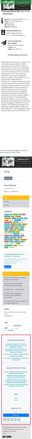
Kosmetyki (15, 222)
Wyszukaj (8, 178)
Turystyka (18, 216)
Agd (11, 235)
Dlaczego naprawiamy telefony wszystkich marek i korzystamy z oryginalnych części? (16, 345)
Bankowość (19, 218)
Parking (22, 233)
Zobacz (7, 267)
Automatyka (8, 218)
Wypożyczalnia (13, 230)
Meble (17, 232)
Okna (12, 228)
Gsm (16, 226)
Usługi (12, 226)
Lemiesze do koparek (16, 356)
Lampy (6, 220)
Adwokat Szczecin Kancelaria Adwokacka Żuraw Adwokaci (13, 284)
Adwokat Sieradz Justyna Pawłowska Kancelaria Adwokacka (16, 302)
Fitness (11, 241)
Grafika (6, 214)
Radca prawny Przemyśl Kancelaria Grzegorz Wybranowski (15, 278)
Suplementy (18, 220)
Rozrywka (20, 245)
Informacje (21, 226)
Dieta (22, 228)
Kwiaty (12, 216)
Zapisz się (16, 415)
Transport (7, 216)
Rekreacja (16, 239)
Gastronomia (12, 232)
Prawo (13, 218)
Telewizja (17, 228)
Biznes (23, 220)
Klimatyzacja (13, 237)
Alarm (6, 247)
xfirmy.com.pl (6, 2)
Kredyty (21, 222)
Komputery (20, 230)
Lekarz (15, 245)
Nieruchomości (8, 233)
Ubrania (15, 214)
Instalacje (17, 241)
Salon (22, 235)
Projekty (7, 228)
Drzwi (6, 230)
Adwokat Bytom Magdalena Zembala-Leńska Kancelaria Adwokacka (12, 295)
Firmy (7, 205)
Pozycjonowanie (9, 239)
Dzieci (25, 218)
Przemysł (7, 224)
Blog (7, 201)
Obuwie (18, 243)
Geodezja (11, 247)
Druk (6, 232)
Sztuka (6, 241)
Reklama (24, 224)
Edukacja (7, 226)
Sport (23, 214)
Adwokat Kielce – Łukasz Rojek (14, 289)
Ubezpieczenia (8, 245)
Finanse (7, 243)
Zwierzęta (12, 243)
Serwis (6, 237)
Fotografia (16, 233)
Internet (7, 235)
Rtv (19, 214)
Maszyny (13, 224)
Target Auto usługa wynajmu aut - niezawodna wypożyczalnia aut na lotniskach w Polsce (16, 351)
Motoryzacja (24, 239)
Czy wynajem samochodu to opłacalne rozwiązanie (16, 359)
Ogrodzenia (16, 235)
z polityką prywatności (21, 431)
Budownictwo (8, 222)
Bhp (11, 214)
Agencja (19, 237)
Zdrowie (19, 224)
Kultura (11, 220)
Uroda (22, 241)
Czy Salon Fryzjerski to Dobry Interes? (16, 354)
